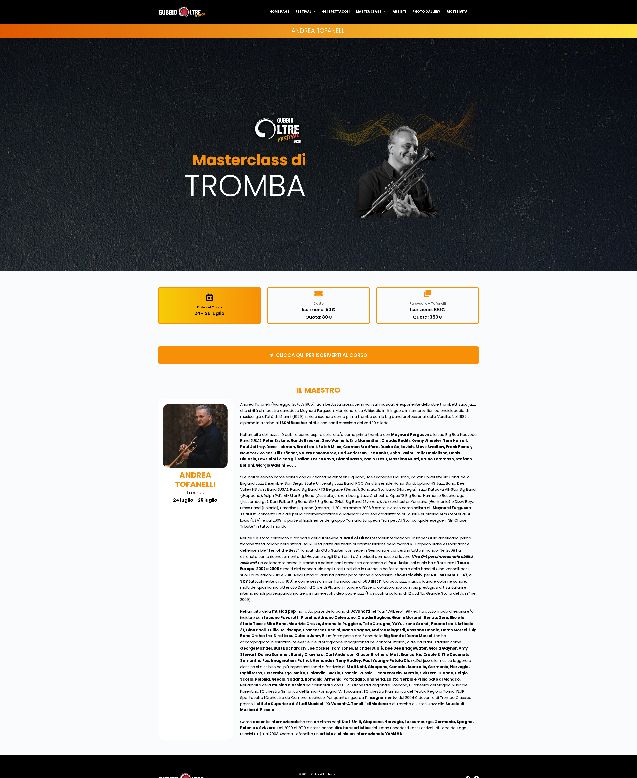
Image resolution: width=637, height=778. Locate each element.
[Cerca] (477, 12)
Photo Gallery (426, 11)
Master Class (369, 11)
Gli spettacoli (336, 11)
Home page (279, 11)
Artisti (399, 11)
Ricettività (457, 11)
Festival (303, 11)
